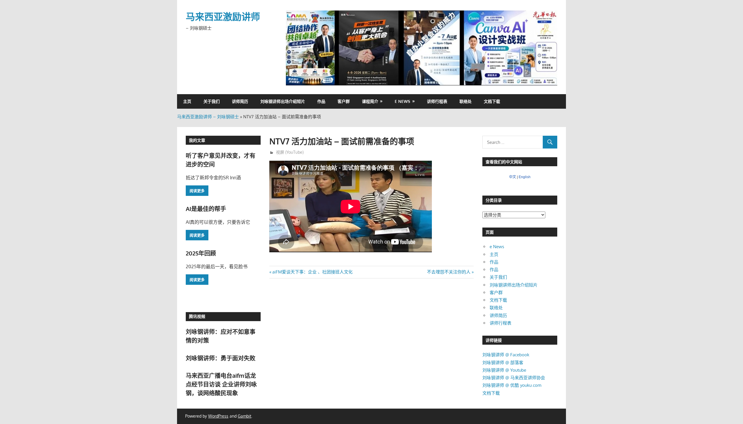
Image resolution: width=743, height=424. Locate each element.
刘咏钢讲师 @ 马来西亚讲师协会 (513, 377)
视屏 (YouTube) (290, 152)
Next (550, 46)
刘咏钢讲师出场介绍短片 (282, 101)
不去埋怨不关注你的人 (448, 272)
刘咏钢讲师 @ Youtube (504, 370)
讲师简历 (240, 101)
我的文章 (197, 140)
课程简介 (370, 101)
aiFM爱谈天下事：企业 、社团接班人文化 (312, 272)
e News (402, 101)
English (525, 177)
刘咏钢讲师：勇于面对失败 (220, 358)
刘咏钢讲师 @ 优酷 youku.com (511, 385)
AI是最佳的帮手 (206, 208)
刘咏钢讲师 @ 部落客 (502, 362)
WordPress (218, 416)
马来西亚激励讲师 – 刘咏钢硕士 (208, 116)
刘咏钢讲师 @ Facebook (505, 354)
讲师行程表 (437, 101)
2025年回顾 (201, 253)
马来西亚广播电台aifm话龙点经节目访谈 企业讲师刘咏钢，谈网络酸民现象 (221, 384)
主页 (187, 101)
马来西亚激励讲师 (223, 16)
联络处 (465, 101)
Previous (293, 46)
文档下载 (492, 101)
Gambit (244, 416)
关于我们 (211, 101)
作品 (321, 101)
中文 (512, 177)
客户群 (344, 101)
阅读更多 (197, 190)
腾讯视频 (197, 316)
